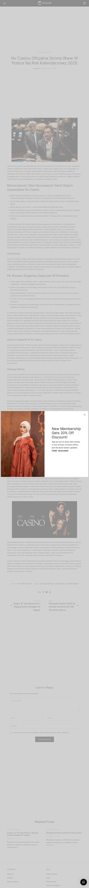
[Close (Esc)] (85, 415)
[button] (83, 882)
